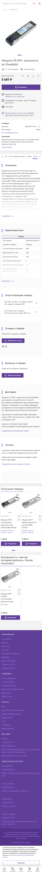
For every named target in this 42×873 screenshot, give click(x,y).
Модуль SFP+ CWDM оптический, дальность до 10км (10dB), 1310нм (7, 598)
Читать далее (7, 147)
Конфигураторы (8, 729)
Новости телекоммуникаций (13, 710)
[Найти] (34, 3)
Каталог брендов (8, 661)
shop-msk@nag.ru (8, 746)
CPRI (32, 194)
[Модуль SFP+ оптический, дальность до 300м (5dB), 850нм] (10, 502)
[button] (39, 3)
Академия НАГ (7, 718)
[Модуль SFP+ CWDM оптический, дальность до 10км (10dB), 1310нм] (10, 576)
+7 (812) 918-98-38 (8, 818)
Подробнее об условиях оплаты (16, 464)
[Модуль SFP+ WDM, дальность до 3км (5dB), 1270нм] (31, 502)
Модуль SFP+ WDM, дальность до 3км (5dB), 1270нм (29, 524)
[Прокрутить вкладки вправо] (40, 156)
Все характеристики (10, 133)
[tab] (17, 156)
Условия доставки (9, 686)
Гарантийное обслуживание (13, 689)
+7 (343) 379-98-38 (8, 770)
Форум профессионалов (11, 714)
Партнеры (6, 657)
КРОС (4, 721)
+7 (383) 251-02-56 (8, 803)
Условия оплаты (8, 682)
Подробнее (6, 216)
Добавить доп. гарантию (15, 97)
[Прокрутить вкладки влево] (2, 156)
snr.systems (6, 725)
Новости (5, 643)
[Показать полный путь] (4, 10)
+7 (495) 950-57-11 (8, 742)
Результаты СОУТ (8, 665)
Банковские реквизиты (11, 654)
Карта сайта (7, 697)
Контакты (5, 650)
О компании (6, 639)
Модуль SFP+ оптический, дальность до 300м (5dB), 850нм (8, 524)
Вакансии (5, 646)
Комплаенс (6, 693)
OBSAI (30, 191)
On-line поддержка (9, 678)
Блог (3, 707)
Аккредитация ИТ (8, 668)
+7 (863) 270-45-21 (8, 787)
